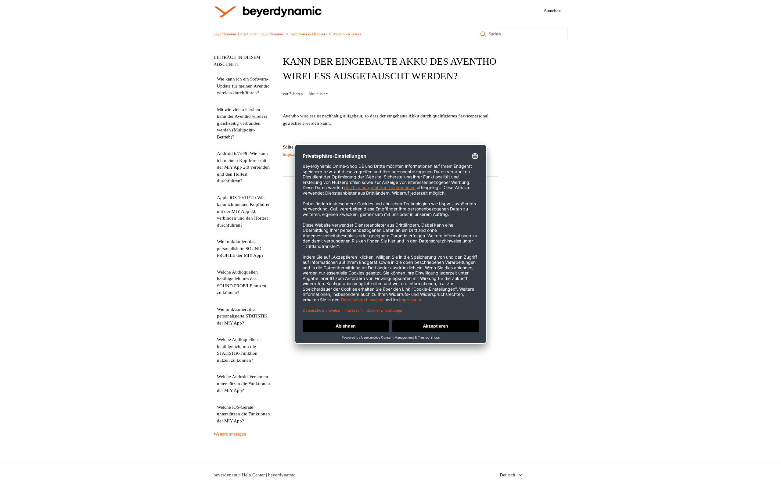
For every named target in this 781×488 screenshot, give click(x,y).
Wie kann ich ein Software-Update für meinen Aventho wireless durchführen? (243, 86)
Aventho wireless (347, 34)
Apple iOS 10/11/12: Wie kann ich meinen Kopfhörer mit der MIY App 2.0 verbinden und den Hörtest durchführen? (243, 211)
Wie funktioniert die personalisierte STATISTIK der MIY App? (242, 316)
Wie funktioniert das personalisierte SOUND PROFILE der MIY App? (240, 248)
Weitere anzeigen (230, 434)
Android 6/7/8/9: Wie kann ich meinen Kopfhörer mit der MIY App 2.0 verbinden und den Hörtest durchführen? (243, 167)
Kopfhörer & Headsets (308, 34)
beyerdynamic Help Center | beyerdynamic (249, 34)
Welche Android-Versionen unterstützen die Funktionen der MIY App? (243, 383)
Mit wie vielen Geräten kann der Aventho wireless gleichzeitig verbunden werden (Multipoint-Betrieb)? (242, 123)
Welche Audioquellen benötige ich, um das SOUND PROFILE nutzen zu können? (241, 282)
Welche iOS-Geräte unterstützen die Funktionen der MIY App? (243, 414)
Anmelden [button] (552, 10)
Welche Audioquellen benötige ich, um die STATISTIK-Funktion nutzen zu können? (237, 350)
